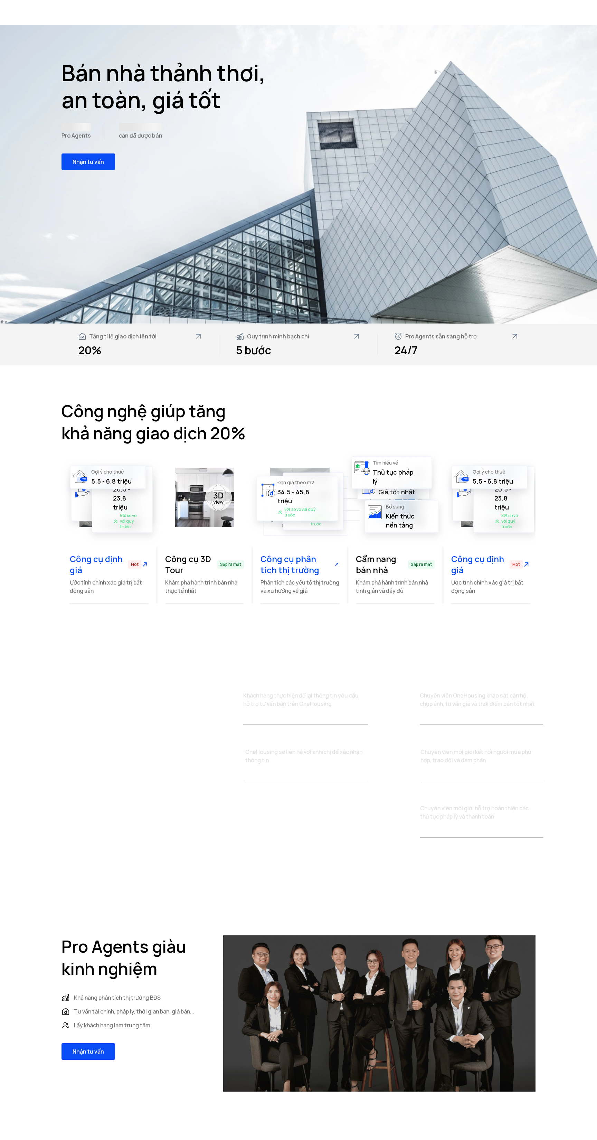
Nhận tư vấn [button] (88, 162)
